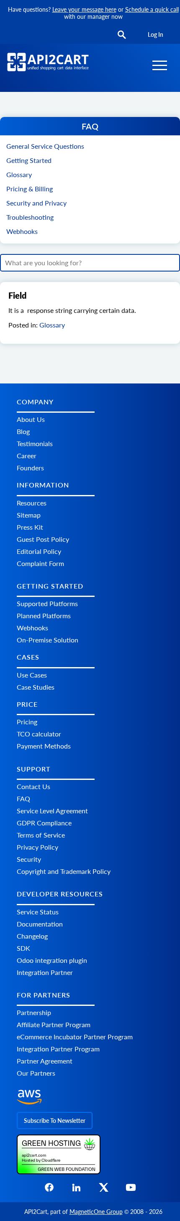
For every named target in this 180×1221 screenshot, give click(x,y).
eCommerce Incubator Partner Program (75, 1037)
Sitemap (29, 515)
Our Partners (36, 1073)
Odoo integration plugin (52, 960)
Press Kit (30, 527)
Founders (30, 468)
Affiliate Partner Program (53, 1024)
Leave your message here (84, 9)
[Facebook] (49, 1190)
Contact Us (33, 786)
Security (29, 859)
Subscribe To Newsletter (54, 1120)
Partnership (34, 1012)
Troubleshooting (30, 217)
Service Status (38, 912)
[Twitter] (103, 1190)
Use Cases (32, 675)
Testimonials (35, 443)
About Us (31, 419)
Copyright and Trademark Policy (64, 871)
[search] (122, 35)
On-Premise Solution (47, 640)
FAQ (23, 798)
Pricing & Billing (29, 189)
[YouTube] (130, 1190)
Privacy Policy (37, 847)
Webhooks (22, 231)
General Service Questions (45, 146)
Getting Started (28, 160)
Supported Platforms (47, 603)
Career (26, 455)
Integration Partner (45, 972)
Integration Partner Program (58, 1049)
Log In (155, 34)
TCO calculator (39, 734)
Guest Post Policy (43, 539)
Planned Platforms (44, 615)
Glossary (19, 174)
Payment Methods (44, 746)
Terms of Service (41, 835)
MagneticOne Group (96, 1211)
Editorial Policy (39, 551)
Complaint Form (40, 563)
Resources (31, 503)
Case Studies (35, 687)
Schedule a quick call (152, 9)
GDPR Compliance (44, 823)
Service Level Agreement (52, 811)
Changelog (32, 936)
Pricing (27, 722)
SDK (23, 948)
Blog (23, 431)
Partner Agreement (44, 1061)
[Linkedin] (76, 1190)
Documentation (40, 924)
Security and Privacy (36, 203)
